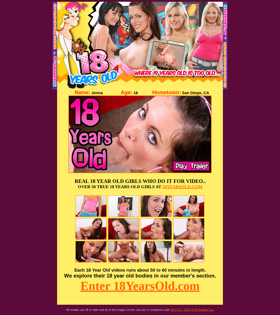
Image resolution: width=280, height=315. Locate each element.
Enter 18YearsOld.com (140, 286)
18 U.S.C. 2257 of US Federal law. (192, 309)
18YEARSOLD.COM (182, 186)
